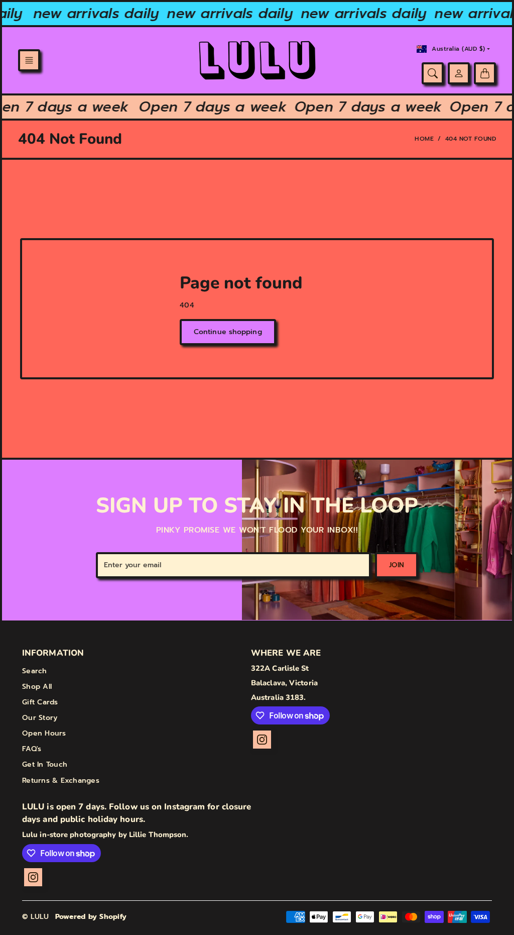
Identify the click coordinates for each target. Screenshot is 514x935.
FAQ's (31, 749)
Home (424, 138)
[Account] (459, 73)
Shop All (37, 686)
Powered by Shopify (91, 916)
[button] (29, 60)
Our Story (39, 717)
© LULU (35, 916)
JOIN (396, 565)
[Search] (433, 73)
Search (34, 671)
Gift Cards (40, 702)
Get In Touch (44, 764)
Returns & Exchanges (60, 780)
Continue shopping (228, 332)
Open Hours (44, 733)
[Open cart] (485, 73)
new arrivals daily (92, 13)
